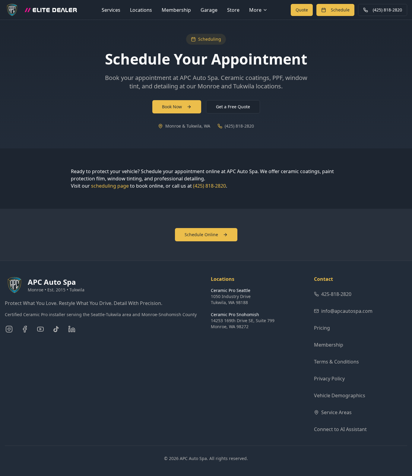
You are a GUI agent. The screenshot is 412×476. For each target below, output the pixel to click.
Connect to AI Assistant (340, 429)
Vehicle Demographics (339, 395)
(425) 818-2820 (387, 10)
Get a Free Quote (233, 106)
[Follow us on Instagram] (9, 329)
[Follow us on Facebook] (24, 329)
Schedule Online (201, 234)
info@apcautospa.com (346, 311)
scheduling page (110, 185)
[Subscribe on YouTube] (40, 329)
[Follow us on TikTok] (56, 329)
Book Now (172, 106)
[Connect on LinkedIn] (71, 329)
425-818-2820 (336, 294)
